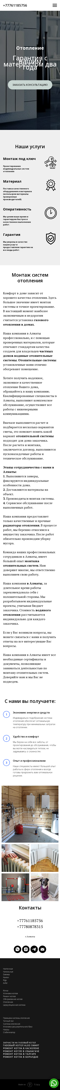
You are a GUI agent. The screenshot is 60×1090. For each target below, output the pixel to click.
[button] (30, 565)
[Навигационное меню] (55, 5)
